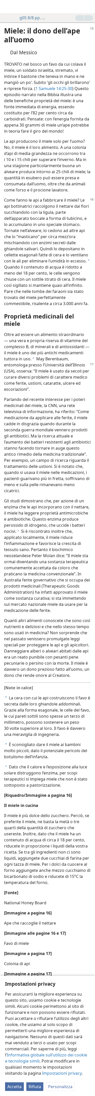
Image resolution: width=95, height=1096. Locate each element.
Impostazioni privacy (62, 1073)
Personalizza (60, 1086)
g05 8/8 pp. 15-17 (33, 18)
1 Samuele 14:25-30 (53, 88)
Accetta (14, 1086)
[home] (7, 6)
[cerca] (89, 7)
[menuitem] (7, 6)
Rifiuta (35, 1086)
